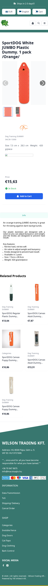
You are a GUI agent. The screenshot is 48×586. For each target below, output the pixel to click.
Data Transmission (11, 493)
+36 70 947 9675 (9, 468)
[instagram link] (7, 565)
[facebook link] (3, 565)
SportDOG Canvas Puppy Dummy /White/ (11, 409)
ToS (4, 498)
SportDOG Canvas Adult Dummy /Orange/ (36, 316)
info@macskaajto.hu (12, 471)
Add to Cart (26, 196)
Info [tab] (24, 215)
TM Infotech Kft (19, 578)
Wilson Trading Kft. (23, 443)
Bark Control (8, 550)
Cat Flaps (6, 540)
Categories (7, 525)
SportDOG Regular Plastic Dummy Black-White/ (11, 316)
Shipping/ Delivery (11, 503)
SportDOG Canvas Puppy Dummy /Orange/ (11, 360)
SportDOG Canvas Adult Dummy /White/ (36, 362)
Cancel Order (8, 508)
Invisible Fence (9, 530)
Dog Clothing (8, 545)
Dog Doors (7, 535)
